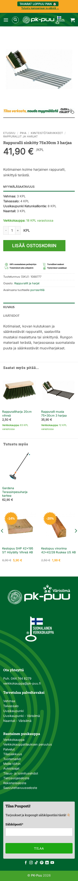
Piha (23, 133)
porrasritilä (37, 290)
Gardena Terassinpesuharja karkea (15, 491)
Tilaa (39, 848)
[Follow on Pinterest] (41, 863)
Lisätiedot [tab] (11, 315)
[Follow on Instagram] (31, 863)
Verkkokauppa (13, 739)
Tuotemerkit (12, 759)
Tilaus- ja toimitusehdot (20, 773)
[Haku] (15, 20)
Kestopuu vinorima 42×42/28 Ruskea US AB (58, 550)
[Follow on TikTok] (36, 863)
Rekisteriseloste (14, 783)
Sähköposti (14, 824)
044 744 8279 (20, 678)
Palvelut (9, 749)
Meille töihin (12, 763)
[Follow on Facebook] (26, 863)
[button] (5, 20)
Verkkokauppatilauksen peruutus (27, 744)
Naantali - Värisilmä (17, 721)
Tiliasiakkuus (12, 754)
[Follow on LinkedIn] (47, 863)
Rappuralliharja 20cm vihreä (17, 413)
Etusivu (9, 133)
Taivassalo (11, 706)
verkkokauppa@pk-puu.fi (22, 683)
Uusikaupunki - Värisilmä (21, 716)
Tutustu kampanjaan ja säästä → (40, 8)
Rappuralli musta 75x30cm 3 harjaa (54, 413)
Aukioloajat (11, 768)
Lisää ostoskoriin (34, 245)
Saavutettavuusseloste (20, 788)
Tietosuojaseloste (16, 778)
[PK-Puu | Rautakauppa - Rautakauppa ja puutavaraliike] (43, 20)
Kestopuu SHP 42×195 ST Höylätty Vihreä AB (17, 550)
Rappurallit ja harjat (20, 136)
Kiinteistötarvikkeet (47, 133)
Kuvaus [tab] (9, 307)
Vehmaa (9, 701)
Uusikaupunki (13, 711)
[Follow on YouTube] (52, 863)
